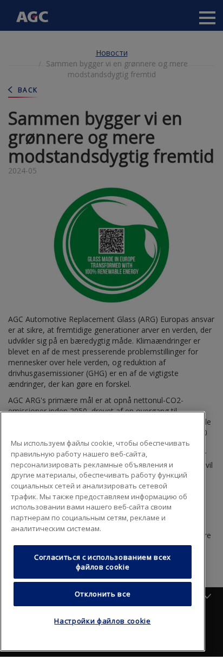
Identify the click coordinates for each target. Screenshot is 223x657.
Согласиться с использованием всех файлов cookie (102, 562)
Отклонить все (103, 594)
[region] (102, 531)
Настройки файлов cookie (102, 621)
